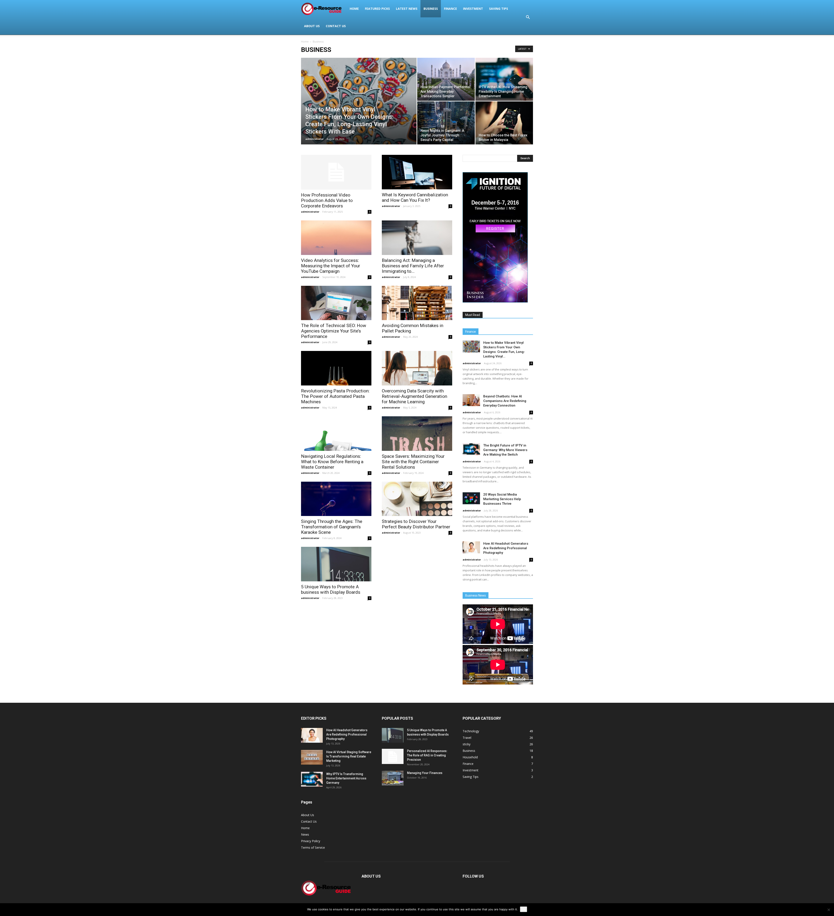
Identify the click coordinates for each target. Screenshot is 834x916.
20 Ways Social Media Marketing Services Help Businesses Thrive (502, 499)
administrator (314, 139)
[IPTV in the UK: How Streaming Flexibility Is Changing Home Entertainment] (504, 79)
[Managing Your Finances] (393, 778)
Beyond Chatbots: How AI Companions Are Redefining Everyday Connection (504, 400)
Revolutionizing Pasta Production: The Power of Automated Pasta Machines (335, 396)
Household (470, 757)
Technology (471, 731)
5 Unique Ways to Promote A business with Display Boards (330, 589)
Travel (467, 738)
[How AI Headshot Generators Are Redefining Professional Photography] (471, 547)
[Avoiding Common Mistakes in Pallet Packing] (417, 303)
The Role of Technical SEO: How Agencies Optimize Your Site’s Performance (333, 331)
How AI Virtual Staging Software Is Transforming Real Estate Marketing (348, 756)
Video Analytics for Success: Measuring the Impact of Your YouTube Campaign (330, 266)
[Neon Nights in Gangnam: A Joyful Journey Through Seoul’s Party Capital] (446, 122)
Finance (450, 9)
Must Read (472, 315)
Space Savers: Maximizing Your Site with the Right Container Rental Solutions (413, 462)
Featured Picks (377, 9)
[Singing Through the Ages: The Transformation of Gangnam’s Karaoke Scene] (336, 499)
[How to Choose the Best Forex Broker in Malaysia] (504, 122)
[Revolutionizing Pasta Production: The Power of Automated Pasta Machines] (336, 368)
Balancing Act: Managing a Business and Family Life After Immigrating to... (413, 266)
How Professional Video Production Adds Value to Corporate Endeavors (327, 200)
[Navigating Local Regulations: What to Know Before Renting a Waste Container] (336, 433)
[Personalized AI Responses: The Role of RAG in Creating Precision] (393, 756)
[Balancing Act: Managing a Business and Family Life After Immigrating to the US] (417, 237)
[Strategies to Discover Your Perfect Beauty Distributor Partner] (417, 499)
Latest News (406, 9)
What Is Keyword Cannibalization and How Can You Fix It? (415, 197)
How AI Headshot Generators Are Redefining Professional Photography (505, 548)
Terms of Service (313, 847)
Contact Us (336, 26)
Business (431, 9)
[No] (828, 910)
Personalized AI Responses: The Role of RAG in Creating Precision (427, 755)
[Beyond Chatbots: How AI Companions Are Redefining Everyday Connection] (471, 400)
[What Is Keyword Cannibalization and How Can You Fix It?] (417, 172)
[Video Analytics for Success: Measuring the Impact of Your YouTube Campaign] (336, 237)
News (305, 834)
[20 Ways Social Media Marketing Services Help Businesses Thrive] (471, 498)
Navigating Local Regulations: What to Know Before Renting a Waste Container (332, 462)
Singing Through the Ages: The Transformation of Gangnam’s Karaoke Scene (331, 527)
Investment (473, 9)
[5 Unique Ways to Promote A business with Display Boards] (336, 564)
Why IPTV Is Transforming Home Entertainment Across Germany (346, 778)
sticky (466, 744)
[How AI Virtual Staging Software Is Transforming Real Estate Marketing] (312, 757)
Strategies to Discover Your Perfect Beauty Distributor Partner (416, 524)
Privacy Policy (310, 841)
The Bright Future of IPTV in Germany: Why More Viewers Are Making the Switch (505, 449)
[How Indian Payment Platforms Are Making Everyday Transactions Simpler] (446, 79)
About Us (312, 26)
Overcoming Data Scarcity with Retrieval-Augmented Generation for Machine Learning (414, 396)
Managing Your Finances (424, 773)
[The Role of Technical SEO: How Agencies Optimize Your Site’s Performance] (336, 303)
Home (354, 9)
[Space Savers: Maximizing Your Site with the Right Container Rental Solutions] (417, 433)
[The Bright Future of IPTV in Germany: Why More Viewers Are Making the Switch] (471, 449)
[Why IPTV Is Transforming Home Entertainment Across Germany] (312, 779)
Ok (523, 909)
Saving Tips (498, 9)
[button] (528, 17)
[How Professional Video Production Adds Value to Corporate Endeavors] (336, 172)
